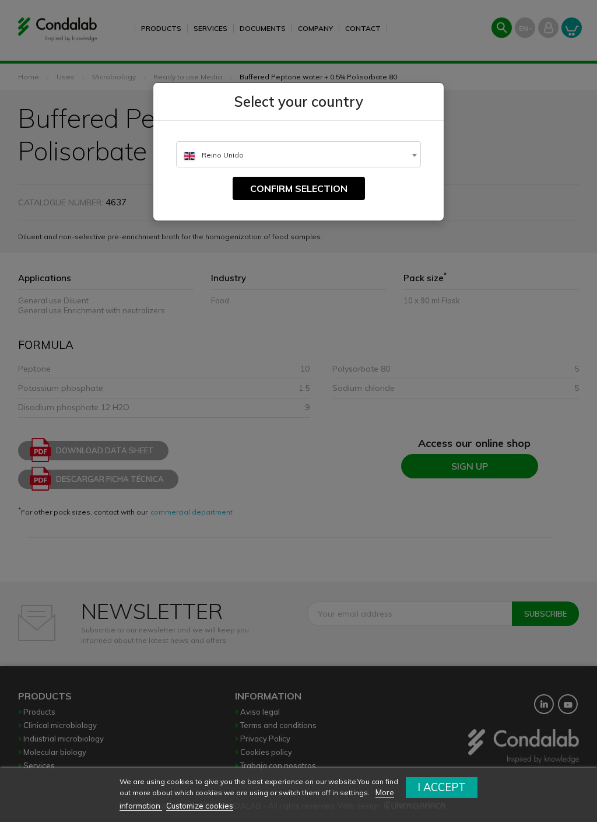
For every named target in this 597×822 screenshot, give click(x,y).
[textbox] (298, 155)
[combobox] (298, 154)
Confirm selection (298, 188)
